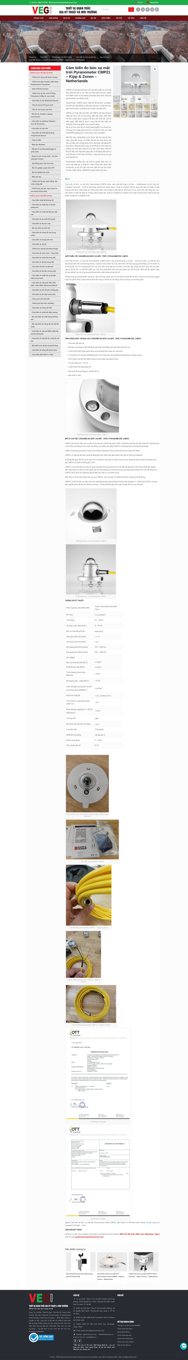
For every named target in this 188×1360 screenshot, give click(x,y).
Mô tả (67, 179)
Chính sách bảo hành (124, 1329)
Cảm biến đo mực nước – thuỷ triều (45, 253)
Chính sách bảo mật (124, 1335)
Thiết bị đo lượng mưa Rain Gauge (45, 248)
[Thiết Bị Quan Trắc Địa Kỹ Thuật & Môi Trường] (41, 10)
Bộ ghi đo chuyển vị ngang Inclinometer (41, 115)
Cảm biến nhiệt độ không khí (43, 200)
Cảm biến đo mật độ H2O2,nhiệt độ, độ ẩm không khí (45, 332)
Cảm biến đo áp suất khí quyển (43, 219)
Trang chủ (32, 57)
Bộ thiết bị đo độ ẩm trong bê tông (45, 345)
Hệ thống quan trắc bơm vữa (43, 163)
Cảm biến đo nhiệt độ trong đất (43, 257)
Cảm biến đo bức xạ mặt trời (86, 57)
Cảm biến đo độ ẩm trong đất (43, 262)
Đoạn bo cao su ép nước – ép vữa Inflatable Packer (44, 157)
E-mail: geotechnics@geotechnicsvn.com (89, 1330)
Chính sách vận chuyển (125, 1342)
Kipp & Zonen (104, 57)
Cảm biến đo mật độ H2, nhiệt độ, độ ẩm (45, 339)
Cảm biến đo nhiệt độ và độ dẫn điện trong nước (43, 277)
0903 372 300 (43, 2)
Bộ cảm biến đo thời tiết (41, 228)
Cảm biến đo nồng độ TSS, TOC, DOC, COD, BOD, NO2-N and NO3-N (44, 284)
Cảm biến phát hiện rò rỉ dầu (42, 354)
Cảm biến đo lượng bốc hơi (42, 240)
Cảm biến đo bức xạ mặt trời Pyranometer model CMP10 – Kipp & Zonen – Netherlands (110, 1276)
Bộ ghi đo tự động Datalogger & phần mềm (43, 150)
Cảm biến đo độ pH (39, 244)
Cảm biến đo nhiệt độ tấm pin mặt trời (44, 213)
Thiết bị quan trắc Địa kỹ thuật (41, 73)
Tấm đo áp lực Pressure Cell (42, 105)
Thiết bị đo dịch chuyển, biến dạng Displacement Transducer (44, 83)
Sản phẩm (43, 57)
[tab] (112, 179)
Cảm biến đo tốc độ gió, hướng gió (45, 290)
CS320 (148, 1222)
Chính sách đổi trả (123, 1332)
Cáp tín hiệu (36, 140)
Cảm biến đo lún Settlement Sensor (45, 100)
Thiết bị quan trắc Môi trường (62, 57)
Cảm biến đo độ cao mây (41, 223)
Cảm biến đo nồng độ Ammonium (44, 350)
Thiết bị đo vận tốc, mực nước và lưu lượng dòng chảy (44, 190)
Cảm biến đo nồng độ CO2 (42, 308)
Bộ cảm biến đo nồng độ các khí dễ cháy (45, 325)
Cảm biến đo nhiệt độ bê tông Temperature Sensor (42, 134)
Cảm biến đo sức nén (40, 128)
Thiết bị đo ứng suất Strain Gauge (44, 77)
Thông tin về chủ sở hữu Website (128, 1325)
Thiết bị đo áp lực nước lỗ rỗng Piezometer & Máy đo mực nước (43, 94)
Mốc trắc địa (36, 177)
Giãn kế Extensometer (40, 89)
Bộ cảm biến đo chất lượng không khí (44, 318)
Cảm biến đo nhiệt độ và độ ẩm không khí (43, 206)
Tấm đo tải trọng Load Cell (42, 109)
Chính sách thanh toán (125, 1338)
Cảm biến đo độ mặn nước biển (44, 294)
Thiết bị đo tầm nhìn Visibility (43, 303)
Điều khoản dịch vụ (124, 1345)
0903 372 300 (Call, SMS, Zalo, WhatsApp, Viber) (139, 1234)
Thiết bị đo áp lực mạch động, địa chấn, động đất (44, 182)
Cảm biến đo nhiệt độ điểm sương (45, 312)
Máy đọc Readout (38, 144)
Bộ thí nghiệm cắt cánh (40, 172)
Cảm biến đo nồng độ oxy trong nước (43, 234)
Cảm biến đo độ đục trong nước (44, 271)
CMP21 (113, 1222)
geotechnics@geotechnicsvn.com (64, 2)
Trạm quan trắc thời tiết (41, 299)
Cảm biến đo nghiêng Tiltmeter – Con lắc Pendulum (43, 122)
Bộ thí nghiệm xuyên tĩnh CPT (43, 168)
